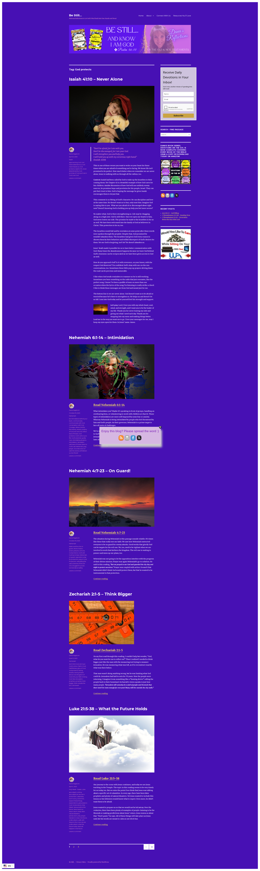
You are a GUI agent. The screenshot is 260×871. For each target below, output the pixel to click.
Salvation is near (74, 818)
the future (83, 818)
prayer (71, 448)
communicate (77, 421)
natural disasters (74, 813)
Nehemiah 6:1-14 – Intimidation (101, 337)
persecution (73, 816)
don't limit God (74, 664)
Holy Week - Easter (75, 789)
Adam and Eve (74, 546)
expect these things (75, 801)
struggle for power (78, 565)
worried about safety (76, 568)
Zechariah (72, 661)
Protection (72, 561)
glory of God (81, 668)
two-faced (74, 453)
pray (84, 446)
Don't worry (73, 798)
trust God (76, 175)
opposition (79, 557)
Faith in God (82, 666)
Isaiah (71, 159)
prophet (79, 681)
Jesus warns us (78, 809)
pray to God (83, 559)
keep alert (81, 811)
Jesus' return (73, 811)
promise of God (74, 173)
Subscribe (178, 115)
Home (141, 16)
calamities (80, 796)
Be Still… (75, 15)
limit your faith (77, 677)
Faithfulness (73, 668)
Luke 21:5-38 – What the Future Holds (108, 708)
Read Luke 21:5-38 (106, 778)
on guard (72, 557)
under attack (73, 820)
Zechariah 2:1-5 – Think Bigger (100, 594)
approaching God (75, 162)
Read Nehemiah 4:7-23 (109, 533)
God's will (82, 553)
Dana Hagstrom (74, 154)
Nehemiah (72, 416)
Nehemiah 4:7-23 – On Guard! (99, 470)
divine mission (78, 548)
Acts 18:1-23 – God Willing (170, 213)
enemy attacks (74, 551)
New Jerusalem (78, 679)
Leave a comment (75, 178)
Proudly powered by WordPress (98, 862)
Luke (83, 789)
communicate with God (77, 423)
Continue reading (100, 579)
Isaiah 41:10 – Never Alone (96, 79)
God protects (73, 553)
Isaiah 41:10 (78, 169)
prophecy (72, 681)
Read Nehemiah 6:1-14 (109, 405)
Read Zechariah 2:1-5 (108, 650)
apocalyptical (73, 794)
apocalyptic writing (75, 792)
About (149, 16)
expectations (73, 803)
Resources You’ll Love (182, 16)
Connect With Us (163, 16)
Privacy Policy (81, 862)
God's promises (74, 555)
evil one (82, 551)
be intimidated (74, 419)
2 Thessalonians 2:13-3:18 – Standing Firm (176, 215)
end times (80, 798)
